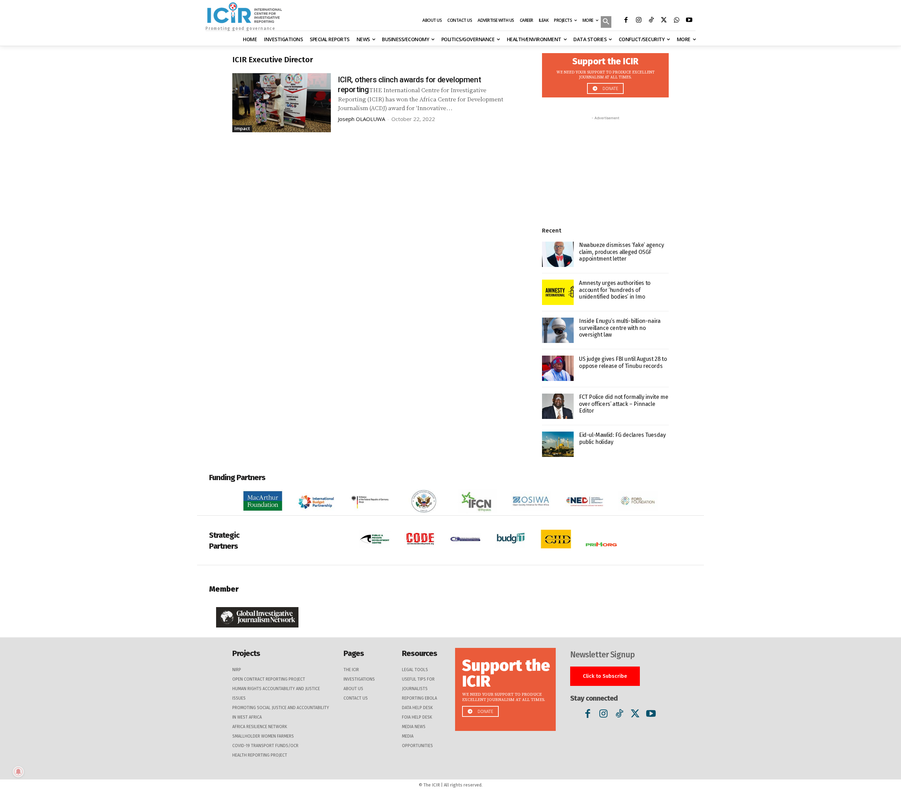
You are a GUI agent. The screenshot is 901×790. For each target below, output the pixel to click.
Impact (242, 128)
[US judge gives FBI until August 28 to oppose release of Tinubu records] (558, 368)
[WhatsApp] (676, 20)
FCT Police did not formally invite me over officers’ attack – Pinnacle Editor (623, 404)
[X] (663, 20)
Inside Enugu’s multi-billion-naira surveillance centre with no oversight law (619, 328)
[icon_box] (605, 73)
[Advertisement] (605, 166)
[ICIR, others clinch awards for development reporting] (281, 102)
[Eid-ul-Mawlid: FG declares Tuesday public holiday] (558, 444)
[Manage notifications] (18, 771)
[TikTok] (651, 20)
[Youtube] (689, 20)
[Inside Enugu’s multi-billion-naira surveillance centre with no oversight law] (558, 330)
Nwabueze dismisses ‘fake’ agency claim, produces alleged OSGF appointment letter (621, 252)
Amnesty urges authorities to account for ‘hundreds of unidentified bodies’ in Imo (614, 290)
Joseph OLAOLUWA (361, 118)
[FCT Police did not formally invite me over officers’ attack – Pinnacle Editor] (558, 406)
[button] (606, 22)
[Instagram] (638, 20)
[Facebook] (625, 20)
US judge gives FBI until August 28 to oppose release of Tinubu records (623, 362)
